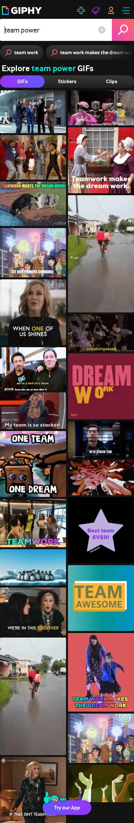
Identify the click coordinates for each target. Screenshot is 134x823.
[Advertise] (96, 10)
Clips (111, 81)
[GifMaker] (81, 10)
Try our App (67, 807)
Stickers (67, 81)
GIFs (22, 81)
